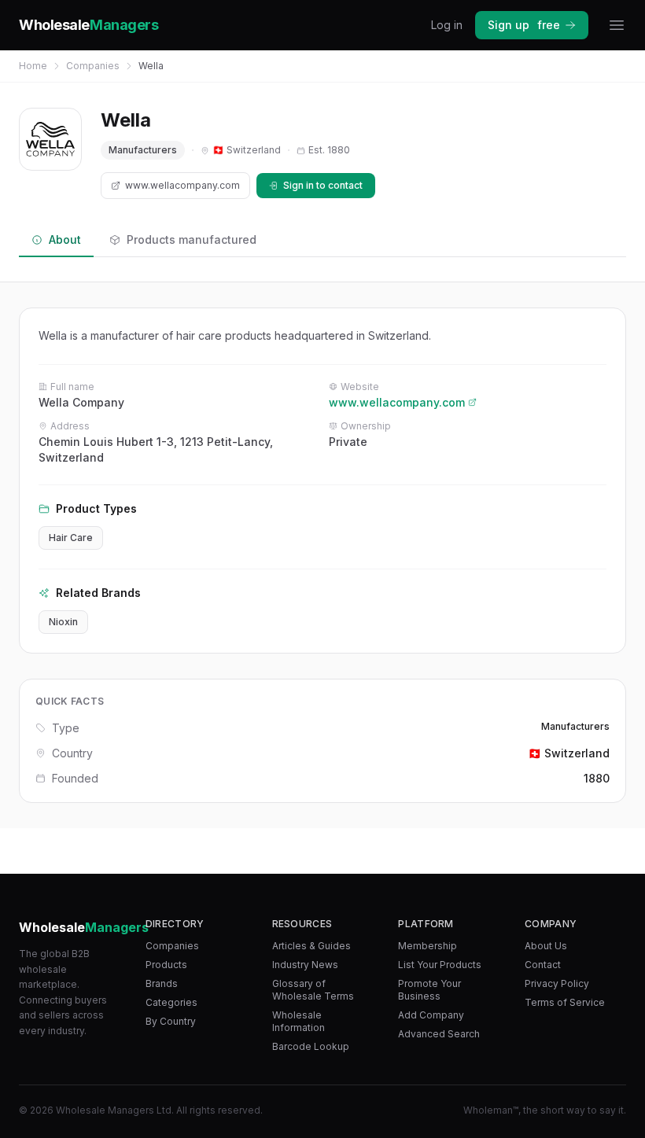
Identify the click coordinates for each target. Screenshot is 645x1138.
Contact (543, 964)
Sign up (524, 24)
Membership (427, 946)
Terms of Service (565, 1002)
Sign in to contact (323, 185)
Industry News (305, 964)
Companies (93, 66)
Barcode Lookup (310, 1046)
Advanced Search (439, 1034)
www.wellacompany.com (182, 185)
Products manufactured (191, 239)
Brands (162, 983)
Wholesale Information (298, 1021)
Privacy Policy (557, 983)
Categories (171, 1002)
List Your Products (439, 964)
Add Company (431, 1015)
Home (33, 66)
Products (166, 964)
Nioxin (63, 622)
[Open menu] (616, 25)
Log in (447, 24)
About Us (546, 946)
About (65, 239)
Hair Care (71, 537)
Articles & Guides (311, 946)
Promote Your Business (429, 990)
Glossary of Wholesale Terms (313, 990)
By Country (171, 1021)
